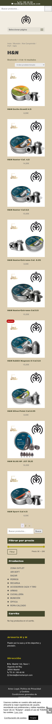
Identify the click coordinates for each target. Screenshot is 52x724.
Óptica (14, 601)
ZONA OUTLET (17, 568)
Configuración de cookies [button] (15, 718)
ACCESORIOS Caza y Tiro (23, 586)
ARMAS (13, 590)
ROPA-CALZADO (18, 605)
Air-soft (15, 571)
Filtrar (12, 551)
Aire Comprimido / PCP (21, 44)
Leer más (18, 712)
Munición (16, 43)
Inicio (9, 43)
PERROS (14, 579)
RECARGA (15, 583)
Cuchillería (16, 594)
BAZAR (13, 575)
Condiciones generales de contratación (24, 695)
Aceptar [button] (33, 717)
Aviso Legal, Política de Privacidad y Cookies (24, 690)
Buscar (48, 8)
